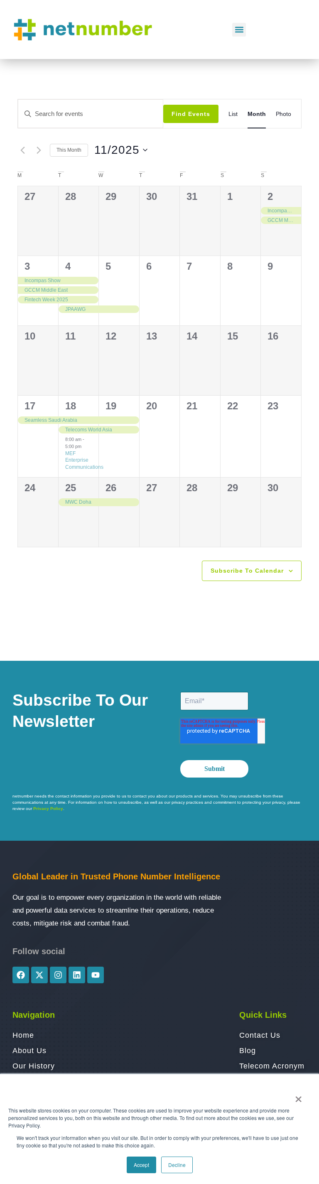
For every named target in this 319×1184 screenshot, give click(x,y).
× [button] (298, 1096)
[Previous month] (22, 150)
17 (30, 405)
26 (111, 487)
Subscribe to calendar (247, 570)
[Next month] (39, 150)
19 (111, 405)
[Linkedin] (77, 975)
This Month (68, 150)
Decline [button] (177, 1164)
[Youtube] (95, 975)
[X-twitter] (39, 975)
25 (70, 487)
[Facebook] (20, 975)
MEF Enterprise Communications (84, 460)
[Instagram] (58, 975)
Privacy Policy (48, 808)
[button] (239, 30)
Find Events (191, 114)
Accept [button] (141, 1164)
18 (70, 405)
